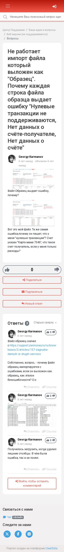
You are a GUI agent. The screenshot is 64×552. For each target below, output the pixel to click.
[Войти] (54, 7)
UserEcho (52, 548)
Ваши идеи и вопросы (42, 30)
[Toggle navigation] (8, 6)
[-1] (57, 269)
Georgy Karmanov (31, 156)
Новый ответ (33, 303)
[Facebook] (18, 534)
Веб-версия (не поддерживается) (27, 34)
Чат (14, 517)
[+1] (7, 269)
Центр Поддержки (14, 30)
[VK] (29, 534)
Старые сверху (44, 322)
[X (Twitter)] (7, 534)
